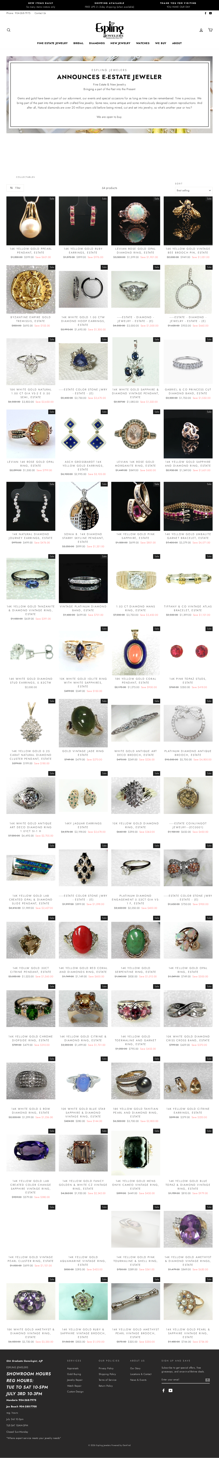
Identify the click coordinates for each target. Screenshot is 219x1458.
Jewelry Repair (75, 1380)
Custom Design (75, 1391)
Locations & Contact (141, 1374)
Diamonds (97, 43)
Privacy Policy (106, 1368)
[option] (40, 5)
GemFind (127, 1445)
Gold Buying (74, 1374)
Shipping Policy (107, 1374)
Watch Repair (74, 1386)
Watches (143, 43)
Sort (179, 183)
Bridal (78, 43)
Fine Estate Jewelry (52, 43)
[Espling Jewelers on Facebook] (163, 1390)
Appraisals (73, 1368)
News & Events (138, 1380)
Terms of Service (108, 1380)
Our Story (135, 1368)
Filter (18, 188)
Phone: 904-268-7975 (18, 13)
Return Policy (106, 1386)
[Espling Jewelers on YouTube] (171, 1390)
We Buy (160, 43)
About (177, 43)
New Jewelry (120, 43)
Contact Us (40, 13)
